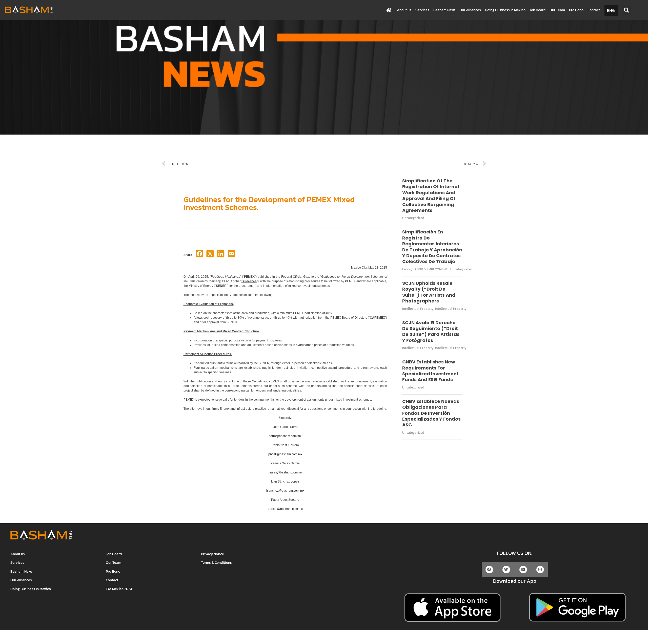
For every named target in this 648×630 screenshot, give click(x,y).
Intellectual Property (418, 308)
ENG (611, 10)
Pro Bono (576, 10)
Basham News (444, 10)
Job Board (537, 10)
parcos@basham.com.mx (285, 509)
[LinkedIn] (220, 255)
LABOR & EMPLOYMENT (430, 269)
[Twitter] (506, 569)
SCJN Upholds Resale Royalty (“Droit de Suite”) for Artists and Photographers (428, 292)
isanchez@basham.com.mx (285, 490)
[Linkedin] (523, 569)
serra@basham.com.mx (285, 436)
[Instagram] (540, 569)
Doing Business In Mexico (505, 10)
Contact (594, 10)
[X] (210, 255)
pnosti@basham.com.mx (285, 454)
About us (404, 10)
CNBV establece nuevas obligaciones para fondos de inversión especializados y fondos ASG (431, 413)
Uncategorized (413, 217)
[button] (626, 10)
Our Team (557, 10)
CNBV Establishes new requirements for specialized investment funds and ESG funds (430, 371)
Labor (406, 269)
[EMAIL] (231, 255)
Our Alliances (470, 10)
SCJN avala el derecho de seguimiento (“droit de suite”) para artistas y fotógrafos (430, 331)
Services (422, 10)
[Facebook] (199, 255)
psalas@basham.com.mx (285, 472)
